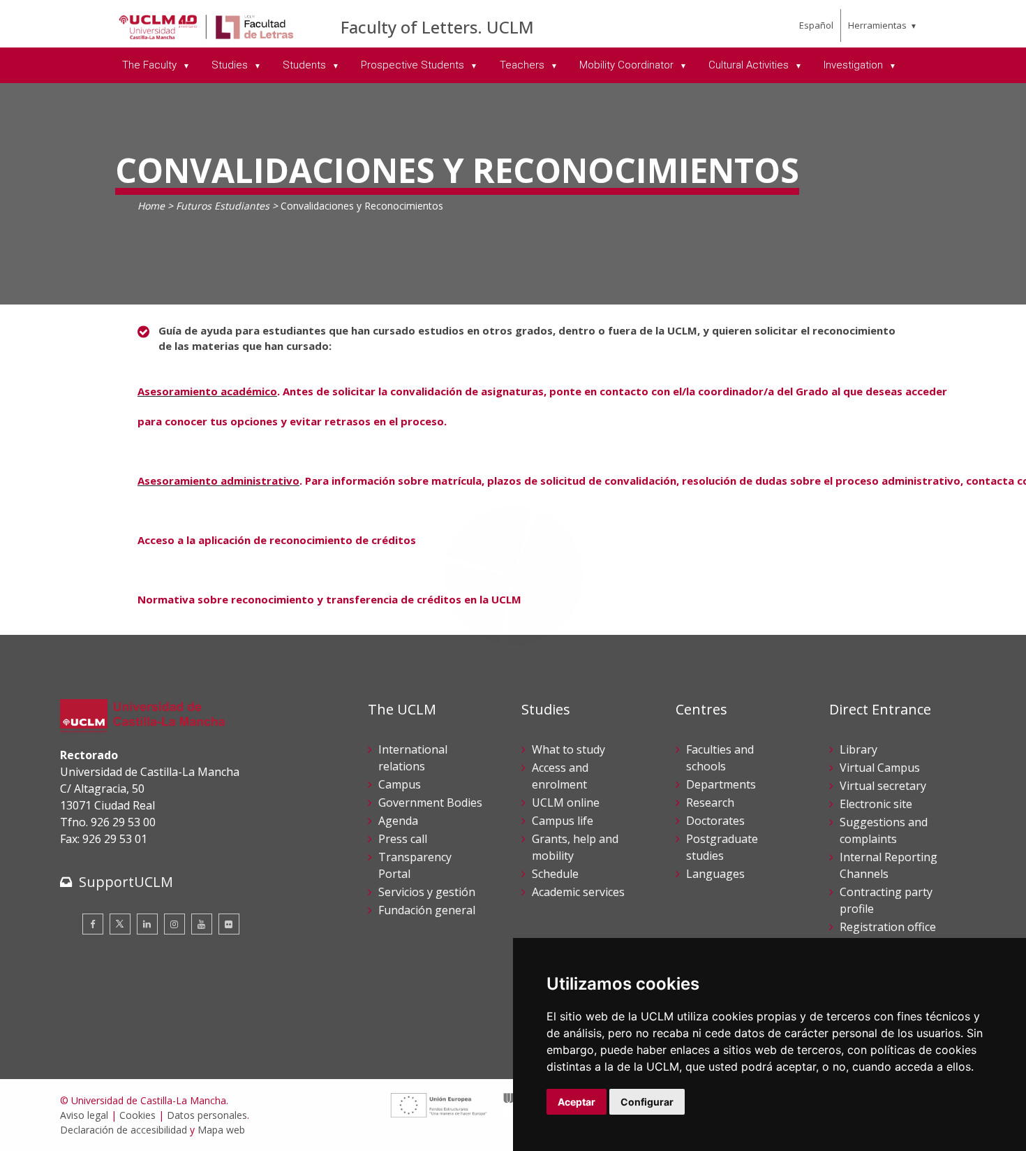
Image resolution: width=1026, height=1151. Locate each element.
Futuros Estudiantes (222, 205)
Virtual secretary (883, 785)
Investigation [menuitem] (855, 65)
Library (858, 749)
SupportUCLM (126, 881)
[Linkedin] (147, 924)
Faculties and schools (720, 758)
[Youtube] (201, 924)
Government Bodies (430, 802)
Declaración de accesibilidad (123, 1129)
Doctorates (715, 820)
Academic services (578, 892)
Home (151, 205)
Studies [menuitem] (231, 65)
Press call (402, 838)
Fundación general (426, 910)
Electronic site (876, 804)
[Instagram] (174, 924)
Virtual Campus (880, 767)
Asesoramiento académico (207, 391)
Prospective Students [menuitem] (414, 65)
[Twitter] (120, 924)
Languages (715, 873)
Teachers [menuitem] (523, 65)
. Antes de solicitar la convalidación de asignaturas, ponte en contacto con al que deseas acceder (613, 391)
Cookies (137, 1115)
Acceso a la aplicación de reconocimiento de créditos (276, 540)
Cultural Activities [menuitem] (749, 65)
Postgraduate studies (722, 847)
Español (816, 25)
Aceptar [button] (576, 1102)
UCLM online (566, 802)
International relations (412, 758)
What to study (568, 749)
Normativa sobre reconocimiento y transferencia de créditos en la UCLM (329, 599)
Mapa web (221, 1129)
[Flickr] (228, 924)
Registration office (888, 926)
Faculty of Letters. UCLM (437, 26)
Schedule (555, 873)
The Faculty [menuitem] (150, 65)
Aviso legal (84, 1115)
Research (710, 802)
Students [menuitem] (306, 65)
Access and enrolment (560, 776)
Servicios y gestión (426, 892)
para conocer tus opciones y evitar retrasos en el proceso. (292, 421)
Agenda (398, 820)
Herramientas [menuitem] (877, 25)
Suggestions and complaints (884, 830)
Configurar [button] (647, 1102)
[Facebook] (92, 924)
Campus (399, 784)
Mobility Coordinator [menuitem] (627, 65)
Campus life (562, 820)
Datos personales (207, 1115)
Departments (721, 784)
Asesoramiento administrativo (218, 480)
